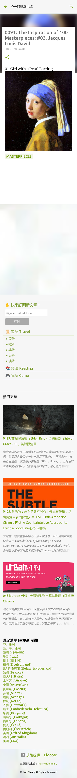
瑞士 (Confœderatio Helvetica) (25, 709)
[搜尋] (71, 6)
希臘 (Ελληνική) (14, 713)
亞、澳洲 (9, 645)
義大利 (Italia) (13, 676)
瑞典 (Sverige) (13, 697)
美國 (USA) (11, 741)
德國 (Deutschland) (17, 664)
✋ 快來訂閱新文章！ (23, 305)
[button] (7, 57)
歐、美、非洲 (12, 648)
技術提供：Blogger (41, 755)
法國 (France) (13, 672)
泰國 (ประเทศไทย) (15, 685)
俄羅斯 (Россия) (14, 689)
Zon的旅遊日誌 (22, 6)
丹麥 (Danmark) (15, 705)
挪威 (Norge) (12, 701)
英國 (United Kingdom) (20, 733)
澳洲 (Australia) (14, 737)
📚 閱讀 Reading (19, 368)
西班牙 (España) (14, 721)
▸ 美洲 (10, 355)
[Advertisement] (38, 249)
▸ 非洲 (10, 350)
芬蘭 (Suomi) (12, 693)
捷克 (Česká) (12, 725)
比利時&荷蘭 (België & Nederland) (28, 668)
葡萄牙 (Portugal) (15, 717)
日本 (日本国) (12, 660)
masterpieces (19, 156)
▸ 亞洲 (10, 338)
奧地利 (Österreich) (17, 729)
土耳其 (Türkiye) (15, 680)
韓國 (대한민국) (13, 652)
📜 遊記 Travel (17, 331)
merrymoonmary (47, 763)
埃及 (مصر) (10, 656)
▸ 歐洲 (10, 344)
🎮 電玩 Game (17, 375)
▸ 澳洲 (10, 361)
